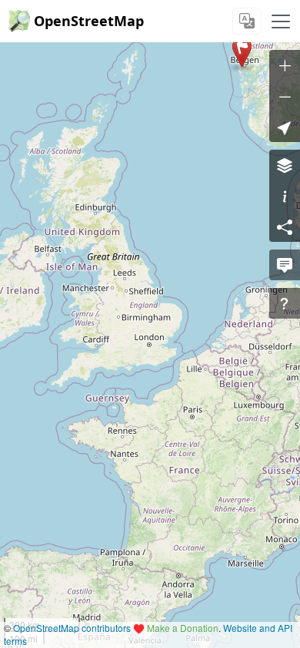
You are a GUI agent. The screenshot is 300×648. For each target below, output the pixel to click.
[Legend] (284, 195)
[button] (242, 52)
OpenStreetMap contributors (72, 627)
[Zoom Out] (284, 96)
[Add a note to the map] (284, 265)
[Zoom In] (284, 65)
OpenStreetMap (89, 21)
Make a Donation (182, 627)
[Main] (280, 21)
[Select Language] (247, 21)
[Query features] (284, 303)
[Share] (284, 226)
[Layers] (284, 165)
